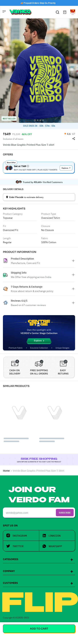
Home (6, 470)
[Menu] (4, 12)
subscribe (65, 512)
